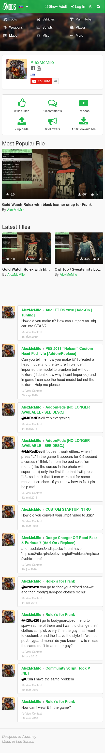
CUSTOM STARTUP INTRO (68, 509)
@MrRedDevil (33, 417)
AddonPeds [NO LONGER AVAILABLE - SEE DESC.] (55, 409)
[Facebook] (33, 67)
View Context (33, 332)
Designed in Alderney (19, 736)
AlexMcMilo (42, 62)
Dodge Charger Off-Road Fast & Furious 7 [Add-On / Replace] (59, 540)
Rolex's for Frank (60, 581)
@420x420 (30, 586)
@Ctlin (27, 678)
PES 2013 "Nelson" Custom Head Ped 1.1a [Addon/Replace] (57, 351)
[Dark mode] (90, 6)
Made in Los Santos (18, 741)
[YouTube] (38, 67)
